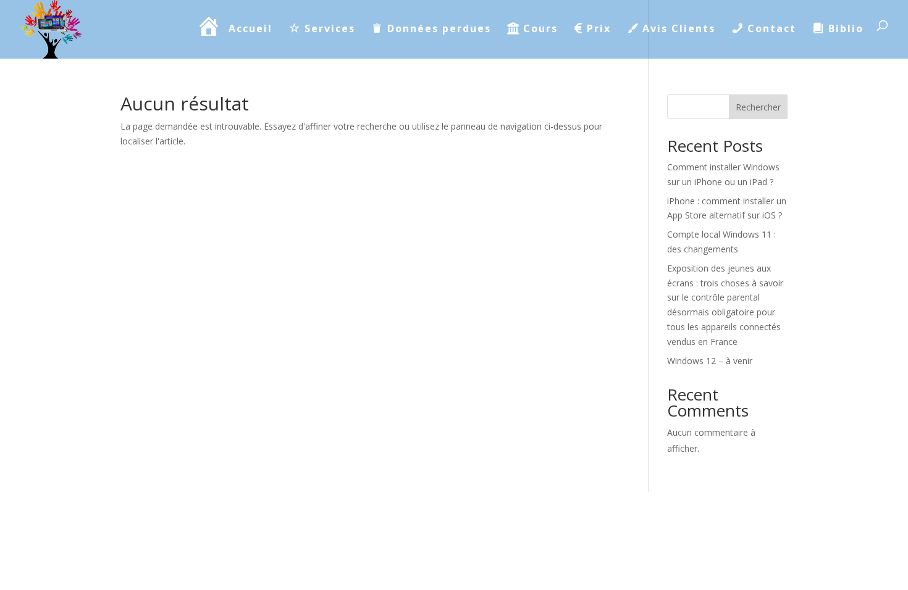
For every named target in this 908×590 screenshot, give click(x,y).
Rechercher (758, 107)
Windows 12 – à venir (709, 361)
